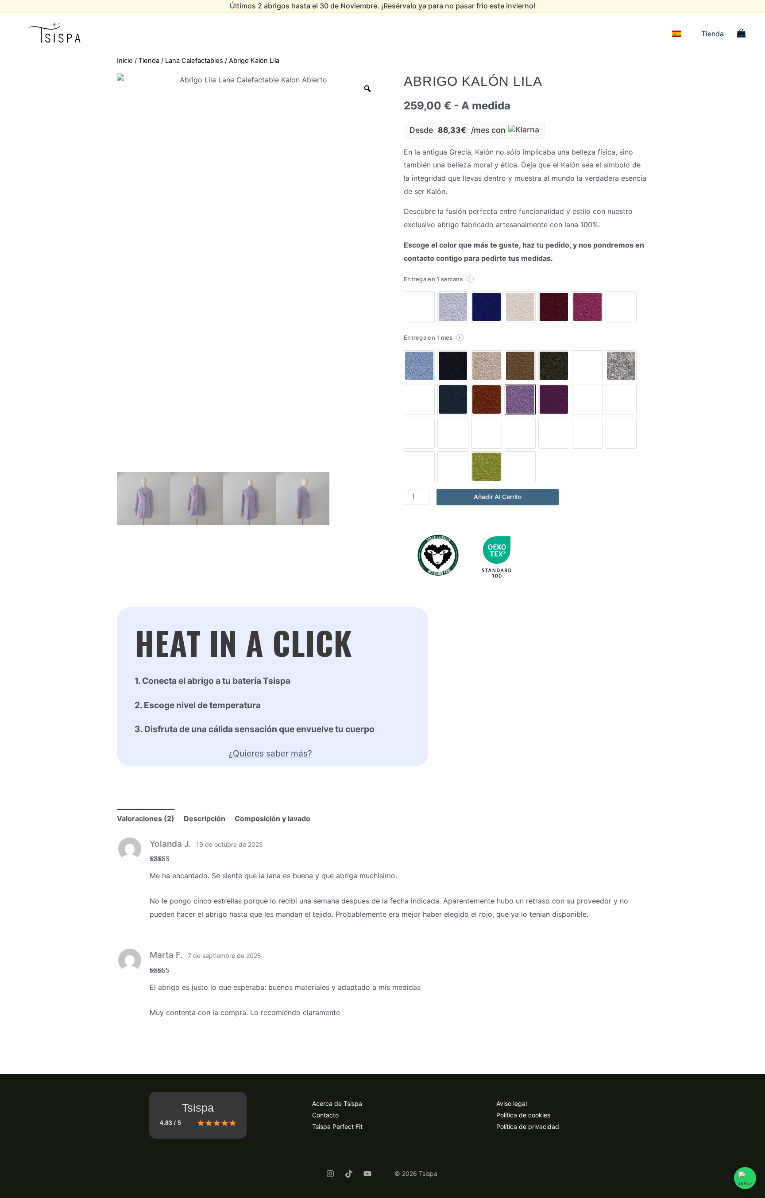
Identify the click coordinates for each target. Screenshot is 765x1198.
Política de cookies (523, 1115)
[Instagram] (330, 1174)
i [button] (470, 279)
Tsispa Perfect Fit (337, 1126)
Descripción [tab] (204, 818)
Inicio (125, 61)
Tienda (712, 33)
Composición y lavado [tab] (272, 818)
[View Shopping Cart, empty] (741, 34)
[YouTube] (367, 1174)
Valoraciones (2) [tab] (145, 818)
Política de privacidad (527, 1126)
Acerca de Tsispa (337, 1103)
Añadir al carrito (498, 496)
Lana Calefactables (194, 61)
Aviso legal (511, 1103)
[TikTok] (349, 1174)
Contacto (325, 1115)
